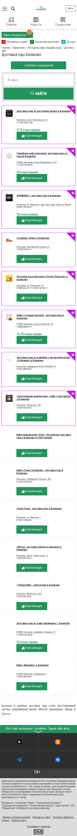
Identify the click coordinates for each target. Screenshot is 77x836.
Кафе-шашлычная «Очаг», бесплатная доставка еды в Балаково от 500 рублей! (43, 436)
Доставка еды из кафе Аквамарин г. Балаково (43, 623)
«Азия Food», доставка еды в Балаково (39, 508)
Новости (35, 24)
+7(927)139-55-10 (24, 249)
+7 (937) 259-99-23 (24, 482)
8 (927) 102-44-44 (23, 520)
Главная (11, 24)
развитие (45, 826)
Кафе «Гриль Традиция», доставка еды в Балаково (39, 472)
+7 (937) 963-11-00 (24, 122)
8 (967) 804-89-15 (24, 369)
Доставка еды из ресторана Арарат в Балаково (44, 111)
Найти (40, 93)
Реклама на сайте (41, 817)
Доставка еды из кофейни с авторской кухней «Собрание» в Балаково (43, 359)
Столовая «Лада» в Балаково (33, 238)
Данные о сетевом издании (16, 817)
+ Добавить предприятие (38, 65)
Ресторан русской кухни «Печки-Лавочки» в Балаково (42, 278)
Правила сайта (18, 820)
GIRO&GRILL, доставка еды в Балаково (39, 195)
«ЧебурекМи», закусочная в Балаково (38, 584)
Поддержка (32, 826)
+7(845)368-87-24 (24, 327)
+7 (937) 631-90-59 (24, 635)
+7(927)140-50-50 (24, 408)
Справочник (63, 24)
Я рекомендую (33, 135)
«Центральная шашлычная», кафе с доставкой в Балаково (43, 398)
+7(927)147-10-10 (23, 558)
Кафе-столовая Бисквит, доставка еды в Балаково (40, 317)
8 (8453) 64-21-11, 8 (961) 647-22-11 (32, 288)
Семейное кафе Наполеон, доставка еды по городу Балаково (42, 155)
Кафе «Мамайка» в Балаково (32, 665)
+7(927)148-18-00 (23, 676)
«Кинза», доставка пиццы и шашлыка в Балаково (39, 548)
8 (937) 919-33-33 (24, 207)
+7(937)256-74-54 (23, 596)
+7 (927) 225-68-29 (24, 165)
